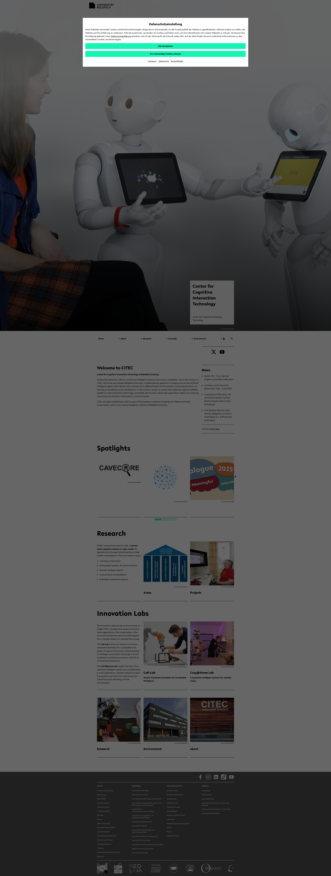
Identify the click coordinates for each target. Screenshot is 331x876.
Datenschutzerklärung (121, 36)
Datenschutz (164, 61)
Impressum (152, 61)
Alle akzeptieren (165, 46)
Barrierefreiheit (177, 61)
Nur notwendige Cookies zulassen (165, 53)
